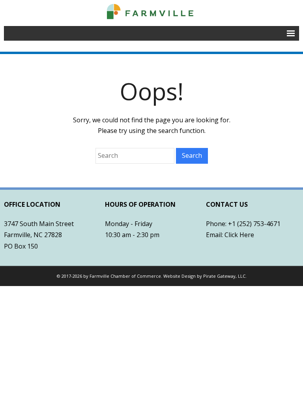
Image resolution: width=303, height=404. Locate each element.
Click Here (239, 234)
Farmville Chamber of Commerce (125, 276)
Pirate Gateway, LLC (224, 276)
